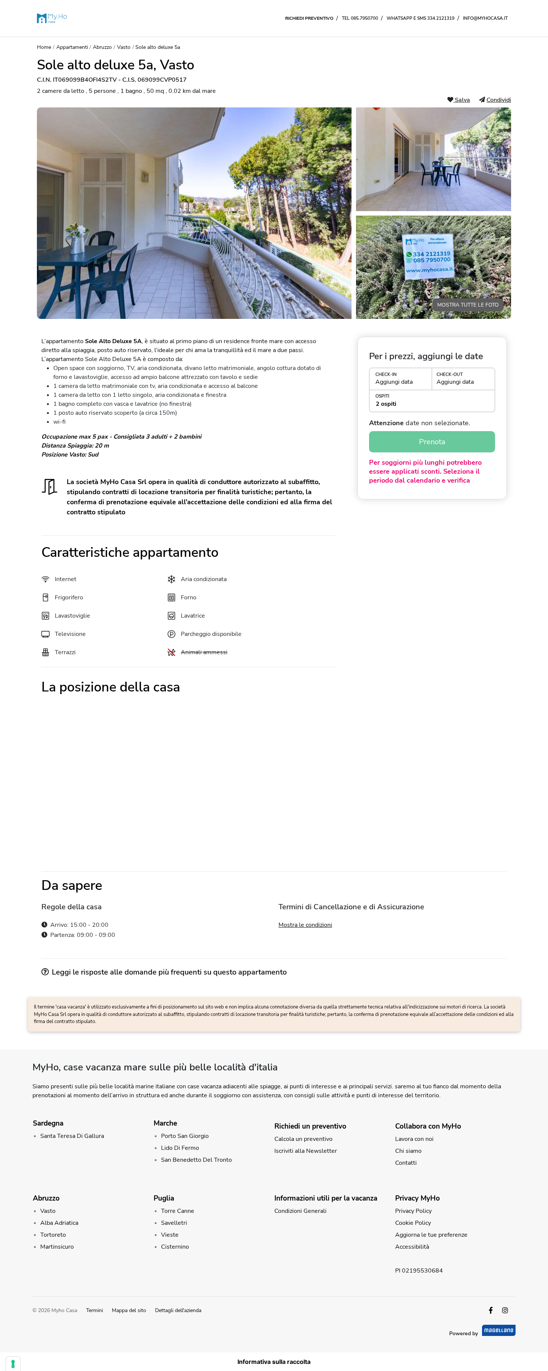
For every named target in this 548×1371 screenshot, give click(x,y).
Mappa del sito (129, 1310)
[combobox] (432, 404)
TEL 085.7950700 (360, 18)
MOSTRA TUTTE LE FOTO (468, 304)
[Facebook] (491, 1310)
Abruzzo (102, 47)
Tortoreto (53, 1235)
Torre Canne (177, 1211)
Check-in (386, 374)
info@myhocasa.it (485, 18)
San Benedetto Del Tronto (196, 1160)
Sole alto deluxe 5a (157, 47)
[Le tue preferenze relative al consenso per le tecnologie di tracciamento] (13, 1364)
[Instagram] (505, 1310)
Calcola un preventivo (303, 1139)
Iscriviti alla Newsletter (305, 1151)
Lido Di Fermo (180, 1148)
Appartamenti (72, 47)
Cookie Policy (413, 1223)
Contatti (406, 1163)
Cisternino (175, 1247)
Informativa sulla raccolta (274, 1361)
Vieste (170, 1235)
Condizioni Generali (300, 1211)
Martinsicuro (57, 1247)
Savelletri (174, 1223)
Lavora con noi (414, 1139)
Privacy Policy (413, 1211)
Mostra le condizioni (305, 925)
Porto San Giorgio (185, 1136)
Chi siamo (408, 1151)
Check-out (450, 374)
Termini (94, 1310)
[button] (432, 379)
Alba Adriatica (59, 1223)
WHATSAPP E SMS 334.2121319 (420, 18)
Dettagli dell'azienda (178, 1310)
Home (44, 47)
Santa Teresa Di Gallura (72, 1136)
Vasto (123, 47)
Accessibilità (412, 1247)
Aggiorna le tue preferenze (431, 1235)
